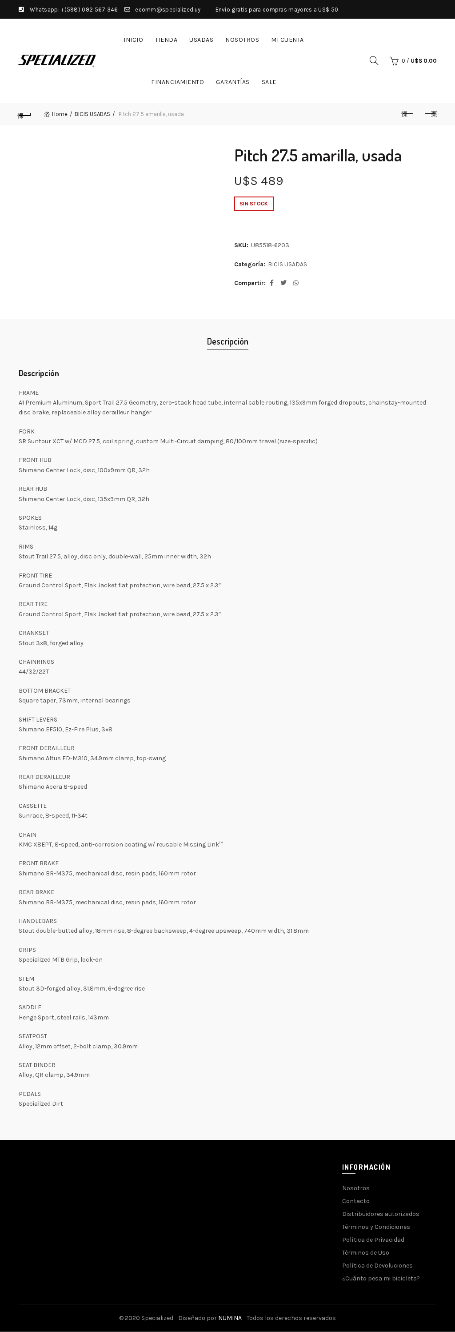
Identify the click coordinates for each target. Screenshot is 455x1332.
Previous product (408, 114)
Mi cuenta (287, 40)
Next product (430, 114)
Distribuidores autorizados (380, 1214)
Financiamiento (177, 82)
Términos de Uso (365, 1252)
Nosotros (242, 40)
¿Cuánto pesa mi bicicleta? (381, 1278)
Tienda (166, 40)
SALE (269, 82)
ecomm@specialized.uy (167, 9)
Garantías (233, 82)
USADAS (201, 40)
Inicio (133, 40)
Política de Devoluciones (377, 1265)
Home (60, 114)
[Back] (25, 114)
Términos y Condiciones (376, 1227)
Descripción (227, 341)
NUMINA (230, 1318)
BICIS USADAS (92, 114)
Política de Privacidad (373, 1240)
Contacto (356, 1201)
